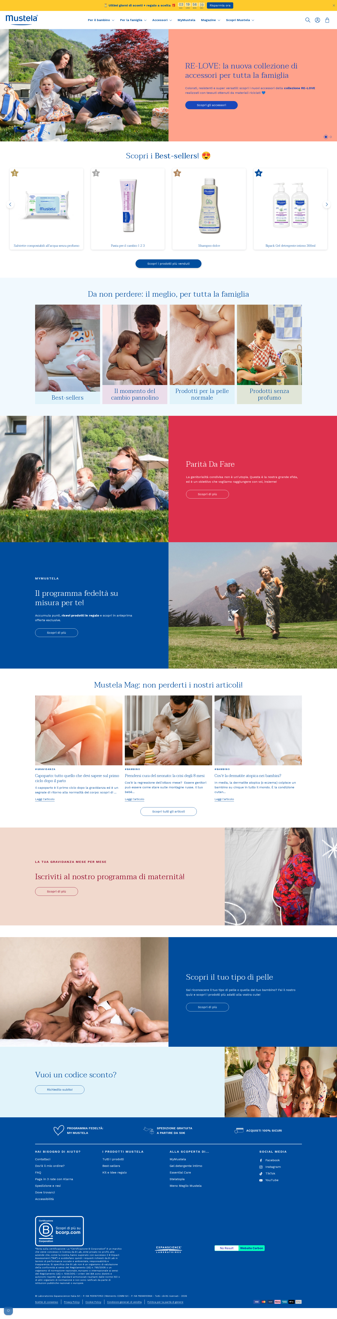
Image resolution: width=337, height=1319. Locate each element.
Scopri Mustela (238, 20)
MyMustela (186, 20)
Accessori (160, 20)
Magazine (209, 20)
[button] (22, 20)
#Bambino (132, 769)
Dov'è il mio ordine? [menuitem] (50, 1166)
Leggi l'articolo (45, 799)
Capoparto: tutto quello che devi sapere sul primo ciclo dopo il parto (77, 778)
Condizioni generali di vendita (124, 1302)
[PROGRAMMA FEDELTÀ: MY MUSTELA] (59, 1130)
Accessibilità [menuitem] (44, 1199)
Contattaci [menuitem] (42, 1159)
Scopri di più (207, 494)
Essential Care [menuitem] (180, 1172)
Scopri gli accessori (211, 105)
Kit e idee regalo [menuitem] (114, 1172)
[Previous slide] (10, 204)
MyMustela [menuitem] (178, 1159)
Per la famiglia (131, 20)
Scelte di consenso (46, 1302)
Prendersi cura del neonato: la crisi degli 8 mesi (165, 775)
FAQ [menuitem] (38, 1172)
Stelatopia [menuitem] (177, 1179)
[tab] (326, 137)
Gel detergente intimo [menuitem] (186, 1166)
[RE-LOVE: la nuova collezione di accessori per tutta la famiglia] (84, 85)
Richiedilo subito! (60, 1089)
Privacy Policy (72, 1302)
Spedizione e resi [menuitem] (48, 1186)
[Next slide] (327, 204)
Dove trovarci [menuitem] (45, 1192)
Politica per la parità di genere (165, 1302)
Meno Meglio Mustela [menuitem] (186, 1186)
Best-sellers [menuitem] (111, 1166)
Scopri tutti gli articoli (168, 811)
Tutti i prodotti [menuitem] (113, 1159)
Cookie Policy (93, 1302)
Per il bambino (99, 20)
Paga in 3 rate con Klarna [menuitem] (54, 1179)
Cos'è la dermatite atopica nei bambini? (248, 775)
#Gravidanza (45, 769)
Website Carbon (251, 1248)
